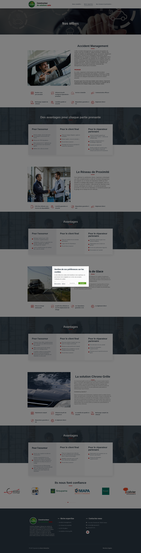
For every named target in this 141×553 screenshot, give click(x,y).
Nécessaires (57, 283)
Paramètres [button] (72, 283)
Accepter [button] (82, 283)
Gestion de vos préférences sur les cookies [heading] (69, 270)
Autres (63, 283)
